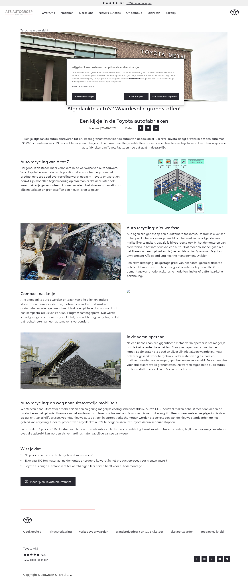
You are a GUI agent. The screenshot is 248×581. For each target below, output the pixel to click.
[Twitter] (148, 128)
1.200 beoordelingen (139, 3)
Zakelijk (171, 12)
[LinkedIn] (156, 128)
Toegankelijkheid (212, 531)
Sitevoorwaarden (182, 531)
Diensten (154, 12)
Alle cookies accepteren (164, 96)
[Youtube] (220, 559)
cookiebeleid (133, 78)
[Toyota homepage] (234, 12)
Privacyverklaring (60, 531)
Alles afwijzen (136, 96)
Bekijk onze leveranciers (83, 86)
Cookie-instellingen (84, 96)
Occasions (86, 12)
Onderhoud (134, 12)
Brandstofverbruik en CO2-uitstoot (139, 531)
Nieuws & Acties (110, 12)
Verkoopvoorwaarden (93, 531)
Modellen (67, 12)
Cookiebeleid (32, 531)
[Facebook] (140, 128)
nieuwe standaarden (194, 417)
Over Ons (48, 12)
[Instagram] (204, 559)
